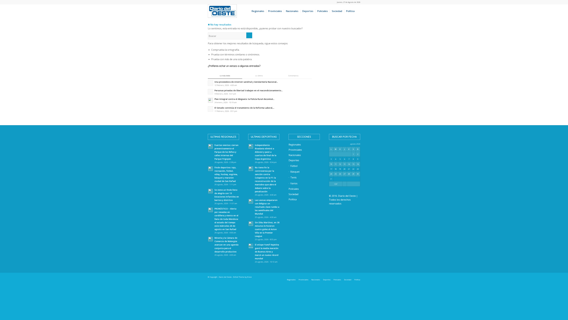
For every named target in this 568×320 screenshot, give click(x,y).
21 (349, 169)
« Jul (335, 184)
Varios (293, 183)
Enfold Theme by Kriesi (242, 277)
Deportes (294, 160)
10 (331, 164)
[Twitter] (331, 276)
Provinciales (295, 149)
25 (336, 174)
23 (358, 169)
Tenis (293, 177)
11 (336, 164)
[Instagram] (340, 276)
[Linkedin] (327, 276)
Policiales (294, 189)
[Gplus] (353, 276)
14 (349, 164)
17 (331, 169)
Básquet (295, 171)
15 (353, 164)
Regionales (295, 144)
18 (336, 169)
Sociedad (293, 194)
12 (340, 164)
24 (331, 174)
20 (344, 169)
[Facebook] (322, 276)
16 (358, 164)
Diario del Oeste (225, 277)
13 (344, 164)
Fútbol (293, 166)
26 (340, 174)
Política (293, 199)
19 (340, 169)
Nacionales (295, 155)
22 (353, 169)
